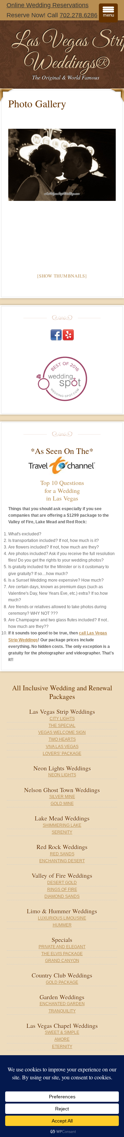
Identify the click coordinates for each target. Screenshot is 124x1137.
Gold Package (62, 982)
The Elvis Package (62, 953)
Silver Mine (62, 796)
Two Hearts (62, 739)
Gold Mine (62, 803)
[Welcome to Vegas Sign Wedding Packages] (62, 165)
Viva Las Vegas (62, 746)
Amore (62, 1039)
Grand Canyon (62, 960)
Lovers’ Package (62, 753)
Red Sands (62, 854)
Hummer (62, 925)
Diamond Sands (62, 896)
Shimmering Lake (62, 825)
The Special (62, 725)
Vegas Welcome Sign (62, 732)
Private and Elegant (62, 946)
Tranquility (62, 1011)
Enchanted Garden (62, 1003)
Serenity (62, 832)
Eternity (62, 1046)
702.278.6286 (78, 15)
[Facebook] (56, 339)
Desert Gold (62, 882)
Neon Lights (62, 774)
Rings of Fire (62, 889)
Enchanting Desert (62, 860)
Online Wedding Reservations (48, 5)
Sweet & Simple (62, 1032)
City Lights (62, 718)
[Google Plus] (68, 339)
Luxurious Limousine (62, 918)
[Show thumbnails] (62, 276)
